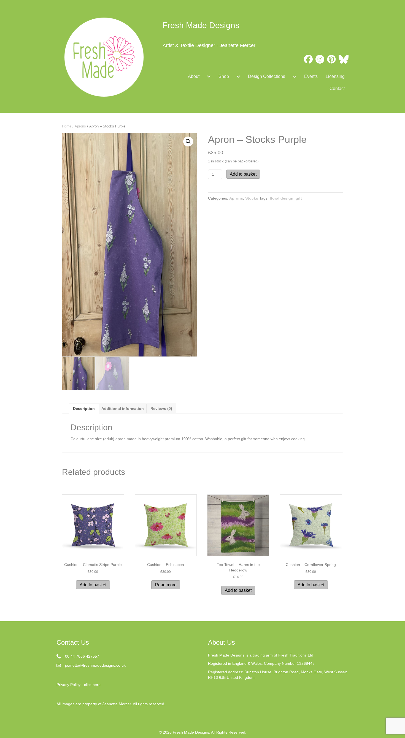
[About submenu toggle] (208, 76)
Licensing (335, 76)
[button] (188, 141)
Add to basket (243, 174)
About (193, 76)
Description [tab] (84, 408)
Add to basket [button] (93, 584)
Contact (337, 88)
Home (66, 126)
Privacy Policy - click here (78, 684)
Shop (223, 76)
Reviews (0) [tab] (161, 408)
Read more (166, 584)
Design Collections (266, 76)
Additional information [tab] (122, 408)
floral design (281, 198)
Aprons (80, 126)
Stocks (251, 198)
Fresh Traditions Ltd (295, 655)
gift (299, 198)
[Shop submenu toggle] (238, 76)
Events (311, 76)
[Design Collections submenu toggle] (294, 76)
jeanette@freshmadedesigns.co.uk (95, 665)
